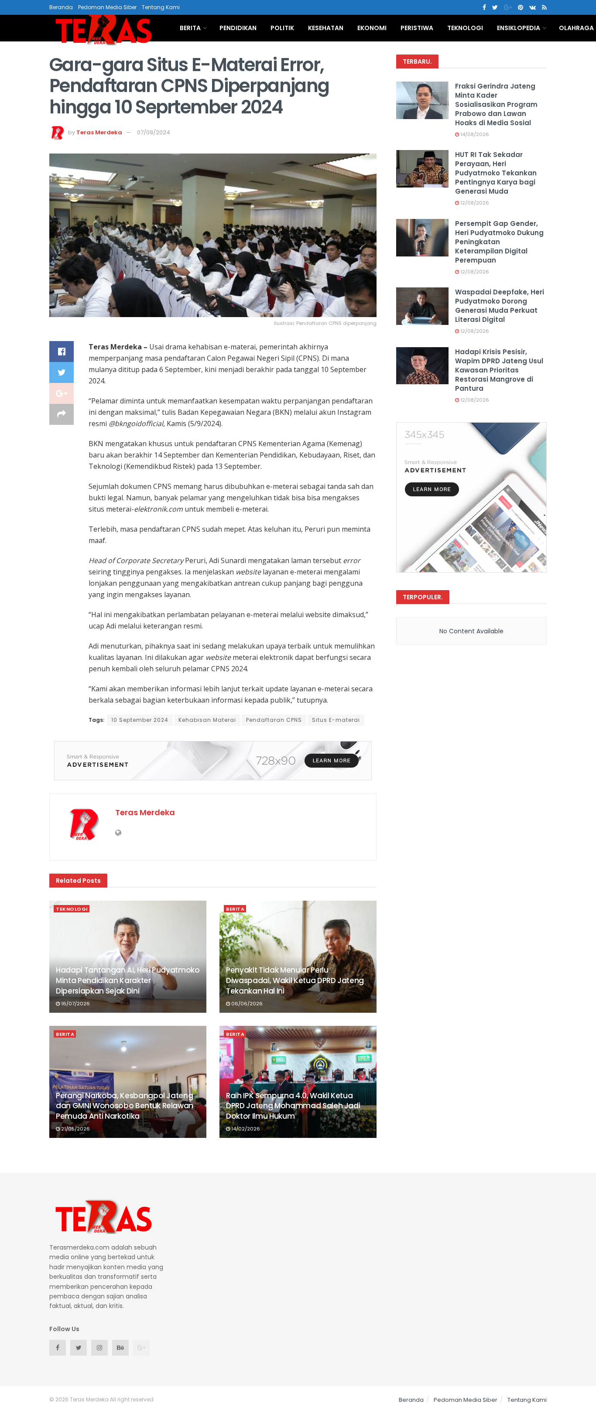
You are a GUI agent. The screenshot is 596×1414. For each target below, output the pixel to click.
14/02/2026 (245, 1128)
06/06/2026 (246, 1003)
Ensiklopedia (518, 28)
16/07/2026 (75, 1003)
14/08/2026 (474, 134)
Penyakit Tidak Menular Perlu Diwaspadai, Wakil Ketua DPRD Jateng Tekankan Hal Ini (295, 980)
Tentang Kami (161, 7)
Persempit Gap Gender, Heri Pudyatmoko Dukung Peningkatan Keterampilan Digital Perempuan (499, 242)
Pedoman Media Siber (107, 7)
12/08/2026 (474, 202)
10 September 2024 (139, 720)
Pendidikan (238, 28)
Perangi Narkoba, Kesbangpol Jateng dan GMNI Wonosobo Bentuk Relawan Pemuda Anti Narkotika (124, 1106)
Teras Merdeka (99, 132)
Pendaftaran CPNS (274, 720)
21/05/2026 (75, 1128)
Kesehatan (325, 28)
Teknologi (465, 28)
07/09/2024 (153, 132)
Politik (282, 28)
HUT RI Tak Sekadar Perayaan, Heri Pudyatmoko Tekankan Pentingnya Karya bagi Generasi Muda (496, 173)
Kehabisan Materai (207, 720)
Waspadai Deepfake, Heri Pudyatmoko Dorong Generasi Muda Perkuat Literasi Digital (499, 305)
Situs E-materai (336, 720)
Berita (190, 28)
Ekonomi (372, 28)
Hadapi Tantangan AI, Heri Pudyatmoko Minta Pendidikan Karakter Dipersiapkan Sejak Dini (128, 980)
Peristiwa (417, 28)
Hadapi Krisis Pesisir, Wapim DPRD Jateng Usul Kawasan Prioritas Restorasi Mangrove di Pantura (499, 370)
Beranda (61, 7)
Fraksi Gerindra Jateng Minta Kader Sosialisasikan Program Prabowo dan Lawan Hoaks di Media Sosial (496, 104)
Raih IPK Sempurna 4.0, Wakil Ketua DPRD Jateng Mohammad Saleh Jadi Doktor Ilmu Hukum (293, 1106)
